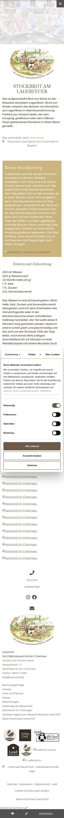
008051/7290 (32, 587)
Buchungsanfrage (13, 685)
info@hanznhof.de (13, 677)
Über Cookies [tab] (52, 354)
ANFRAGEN (46, 813)
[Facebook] (35, 598)
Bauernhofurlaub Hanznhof (18, 719)
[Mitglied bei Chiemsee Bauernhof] (32, 770)
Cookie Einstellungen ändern (32, 791)
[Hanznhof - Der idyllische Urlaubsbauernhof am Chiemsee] (32, 61)
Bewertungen (10, 702)
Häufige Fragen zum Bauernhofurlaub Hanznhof (31, 714)
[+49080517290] (26, 813)
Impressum (26, 784)
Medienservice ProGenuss (14, 808)
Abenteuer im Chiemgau (17, 710)
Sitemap (12, 784)
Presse (6, 698)
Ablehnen (32, 465)
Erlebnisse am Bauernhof (17, 706)
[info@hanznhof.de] (12, 813)
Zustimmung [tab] (11, 354)
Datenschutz (42, 784)
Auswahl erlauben (32, 455)
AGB (54, 784)
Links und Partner (13, 693)
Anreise (6, 689)
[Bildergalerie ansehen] (32, 478)
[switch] (56, 414)
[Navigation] (60, 3)
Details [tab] (32, 354)
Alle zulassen (32, 446)
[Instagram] (28, 598)
